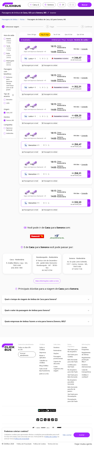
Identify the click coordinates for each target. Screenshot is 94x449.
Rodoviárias (57, 350)
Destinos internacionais (86, 366)
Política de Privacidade (24, 444)
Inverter (53, 13)
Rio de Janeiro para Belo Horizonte (72, 382)
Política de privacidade (21, 439)
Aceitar (81, 435)
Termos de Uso (53, 444)
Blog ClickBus (43, 366)
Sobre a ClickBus (42, 348)
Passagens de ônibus (10, 19)
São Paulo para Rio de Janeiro (73, 351)
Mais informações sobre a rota (47, 281)
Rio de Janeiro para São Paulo (73, 371)
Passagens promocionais (58, 357)
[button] (84, 49)
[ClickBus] (11, 4)
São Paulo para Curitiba (73, 356)
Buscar (84, 5)
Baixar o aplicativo (42, 357)
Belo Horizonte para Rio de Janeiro (72, 389)
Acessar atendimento (24, 354)
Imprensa (42, 353)
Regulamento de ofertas (86, 354)
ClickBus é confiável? (85, 376)
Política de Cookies (39, 444)
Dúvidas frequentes (85, 348)
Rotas (22, 19)
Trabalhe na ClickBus (43, 362)
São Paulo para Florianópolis (73, 395)
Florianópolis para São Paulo (73, 400)
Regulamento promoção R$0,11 (86, 360)
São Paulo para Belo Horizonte (73, 376)
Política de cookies (51, 437)
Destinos (56, 347)
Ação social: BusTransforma (44, 370)
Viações (56, 353)
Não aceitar (67, 435)
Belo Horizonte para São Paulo (73, 361)
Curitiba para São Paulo (72, 366)
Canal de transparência (86, 371)
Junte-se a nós (44, 374)
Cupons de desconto (57, 363)
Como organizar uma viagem (58, 369)
